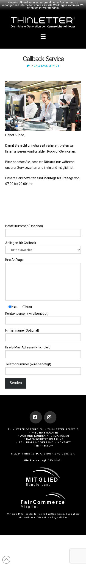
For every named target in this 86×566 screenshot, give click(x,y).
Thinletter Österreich (25, 429)
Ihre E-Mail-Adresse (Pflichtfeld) (28, 347)
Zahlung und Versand (36, 442)
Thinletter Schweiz (62, 429)
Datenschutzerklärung (45, 439)
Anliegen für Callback (20, 243)
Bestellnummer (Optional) (24, 226)
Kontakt (64, 442)
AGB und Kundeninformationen (44, 435)
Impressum (44, 445)
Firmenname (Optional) (22, 330)
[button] (43, 36)
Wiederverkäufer (44, 432)
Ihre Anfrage (14, 260)
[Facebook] (36, 417)
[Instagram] (50, 417)
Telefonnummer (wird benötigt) (28, 364)
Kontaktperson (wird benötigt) (27, 313)
